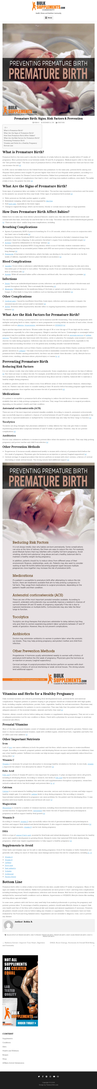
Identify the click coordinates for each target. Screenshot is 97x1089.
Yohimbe (8, 871)
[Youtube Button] (54, 1076)
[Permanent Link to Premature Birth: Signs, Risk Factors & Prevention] (48, 69)
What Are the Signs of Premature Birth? (19, 133)
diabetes (20, 325)
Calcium (5, 791)
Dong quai (9, 865)
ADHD (7, 306)
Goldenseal (9, 874)
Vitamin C (6, 764)
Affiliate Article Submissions (13, 1063)
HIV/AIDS (59, 325)
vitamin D (24, 821)
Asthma (8, 242)
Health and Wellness (10, 1050)
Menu (50, 18)
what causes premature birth (76, 935)
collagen (22, 350)
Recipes (5, 1055)
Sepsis (7, 283)
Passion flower (10, 876)
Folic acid (6, 775)
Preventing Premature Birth (14, 140)
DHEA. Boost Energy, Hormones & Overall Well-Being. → (72, 944)
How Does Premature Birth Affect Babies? (19, 135)
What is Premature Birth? (13, 130)
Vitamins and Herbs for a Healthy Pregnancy (20, 143)
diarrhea (49, 201)
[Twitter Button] (38, 1076)
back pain (12, 204)
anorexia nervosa (76, 335)
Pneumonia (9, 254)
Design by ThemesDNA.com (48, 1085)
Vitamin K (9, 860)
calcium (34, 794)
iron (10, 747)
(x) (20, 165)
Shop (4, 1059)
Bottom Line (8, 146)
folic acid (58, 777)
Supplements (7, 1038)
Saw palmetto (10, 868)
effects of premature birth (21, 935)
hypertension (30, 325)
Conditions (61, 122)
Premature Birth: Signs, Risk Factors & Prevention (48, 118)
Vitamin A (9, 857)
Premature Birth (60, 935)
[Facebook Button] (42, 1076)
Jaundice (8, 266)
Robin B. (37, 122)
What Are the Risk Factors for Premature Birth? (22, 138)
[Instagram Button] (50, 1076)
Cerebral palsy (10, 301)
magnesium (37, 810)
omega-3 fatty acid (23, 835)
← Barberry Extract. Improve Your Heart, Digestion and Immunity (23, 944)
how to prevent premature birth (42, 935)
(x (56, 356)
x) (58, 356)
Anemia (8, 274)
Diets (4, 1046)
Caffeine (8, 862)
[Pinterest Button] (46, 1076)
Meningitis (9, 289)
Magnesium (6, 807)
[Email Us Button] (57, 1076)
